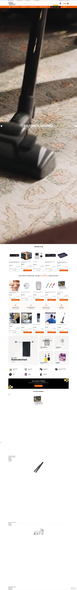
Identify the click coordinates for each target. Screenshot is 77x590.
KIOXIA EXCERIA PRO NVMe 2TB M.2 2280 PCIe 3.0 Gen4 (50, 262)
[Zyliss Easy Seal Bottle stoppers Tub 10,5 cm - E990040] (50, 285)
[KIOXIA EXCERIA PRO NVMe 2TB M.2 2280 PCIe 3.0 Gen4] (50, 255)
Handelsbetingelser (61, 0)
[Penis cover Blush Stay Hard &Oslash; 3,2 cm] (38, 285)
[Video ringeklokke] (38, 255)
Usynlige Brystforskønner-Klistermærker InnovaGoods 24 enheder (14, 292)
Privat (67, 0)
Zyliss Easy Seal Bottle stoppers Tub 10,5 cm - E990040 (50, 292)
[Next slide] (75, 126)
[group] (12, 0)
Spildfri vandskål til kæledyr (24, 324)
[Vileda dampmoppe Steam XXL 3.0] (62, 318)
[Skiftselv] (11, 3)
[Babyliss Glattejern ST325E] (38, 491)
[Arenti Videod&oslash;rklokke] (50, 318)
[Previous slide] (1, 126)
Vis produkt (10, 525)
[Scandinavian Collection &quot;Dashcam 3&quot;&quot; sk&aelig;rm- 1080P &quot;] (26, 255)
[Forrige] (10, 259)
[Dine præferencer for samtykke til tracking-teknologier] (1, 442)
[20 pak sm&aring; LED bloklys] (62, 285)
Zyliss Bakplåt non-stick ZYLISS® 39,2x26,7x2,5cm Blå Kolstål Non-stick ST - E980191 (62, 262)
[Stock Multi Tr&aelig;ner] (14, 318)
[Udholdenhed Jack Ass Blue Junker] (26, 285)
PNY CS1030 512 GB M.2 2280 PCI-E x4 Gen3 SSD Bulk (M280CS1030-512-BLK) (14, 262)
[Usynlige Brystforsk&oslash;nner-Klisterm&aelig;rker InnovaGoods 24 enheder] (14, 285)
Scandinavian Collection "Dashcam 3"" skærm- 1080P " (26, 262)
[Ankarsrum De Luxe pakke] (38, 556)
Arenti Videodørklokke (48, 324)
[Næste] (67, 259)
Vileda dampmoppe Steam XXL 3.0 (61, 324)
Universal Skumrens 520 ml (36, 324)
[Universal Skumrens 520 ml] (38, 318)
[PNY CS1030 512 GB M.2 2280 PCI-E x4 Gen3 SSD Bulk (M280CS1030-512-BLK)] (14, 255)
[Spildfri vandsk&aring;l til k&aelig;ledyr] (26, 318)
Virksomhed (65, 0)
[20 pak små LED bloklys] (38, 425)
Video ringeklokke (35, 261)
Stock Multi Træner (11, 324)
